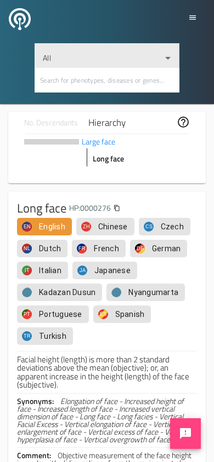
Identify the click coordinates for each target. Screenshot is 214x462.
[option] (44, 226)
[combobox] (107, 55)
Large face (98, 141)
